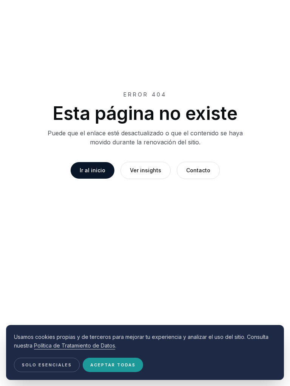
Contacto (198, 170)
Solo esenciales (47, 365)
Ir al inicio (92, 170)
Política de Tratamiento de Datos (74, 345)
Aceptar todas (113, 365)
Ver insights (145, 170)
